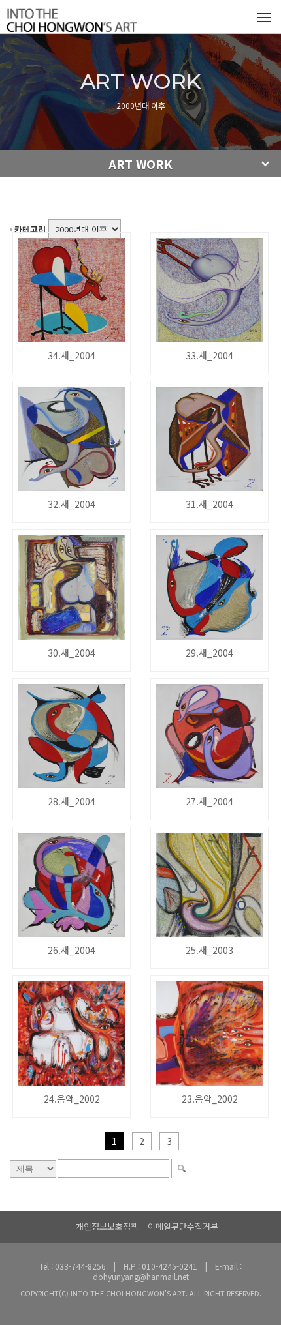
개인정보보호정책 (107, 1226)
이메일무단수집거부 (183, 1226)
